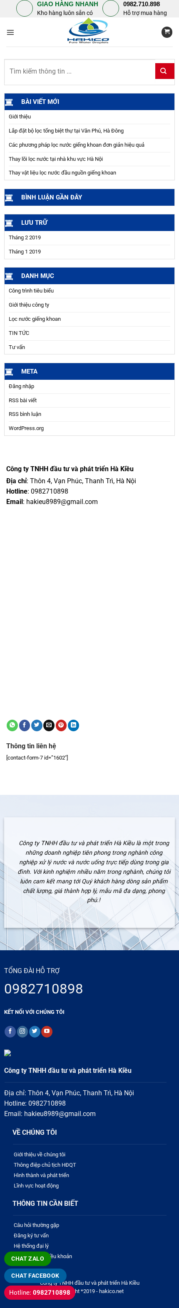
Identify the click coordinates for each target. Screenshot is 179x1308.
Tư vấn (17, 347)
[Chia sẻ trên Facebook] (24, 725)
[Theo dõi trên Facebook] (10, 1032)
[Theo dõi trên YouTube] (46, 1032)
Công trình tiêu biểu (31, 291)
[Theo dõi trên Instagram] (22, 1032)
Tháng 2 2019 (25, 237)
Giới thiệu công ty (29, 305)
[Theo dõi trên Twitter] (34, 1032)
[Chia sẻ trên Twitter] (36, 725)
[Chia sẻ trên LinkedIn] (73, 725)
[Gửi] (164, 71)
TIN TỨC (19, 333)
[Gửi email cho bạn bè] (49, 725)
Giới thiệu (20, 116)
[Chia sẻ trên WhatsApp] (12, 725)
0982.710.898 (141, 3)
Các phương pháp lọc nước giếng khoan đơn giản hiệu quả (76, 145)
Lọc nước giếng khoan (35, 319)
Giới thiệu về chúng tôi (39, 1154)
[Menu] (10, 32)
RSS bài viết (23, 400)
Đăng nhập (21, 386)
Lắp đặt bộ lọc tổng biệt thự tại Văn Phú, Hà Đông (66, 131)
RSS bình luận (25, 414)
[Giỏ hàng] (167, 32)
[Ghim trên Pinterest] (61, 725)
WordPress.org (26, 428)
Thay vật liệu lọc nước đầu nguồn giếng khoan (62, 173)
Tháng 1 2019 (25, 251)
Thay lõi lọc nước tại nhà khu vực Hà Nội (56, 159)
